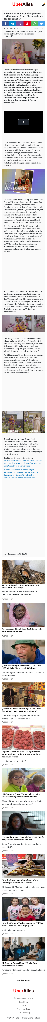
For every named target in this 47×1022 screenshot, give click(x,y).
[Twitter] (41, 23)
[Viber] (20, 23)
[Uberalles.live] (22, 4)
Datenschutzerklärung (23, 998)
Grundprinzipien (23, 1009)
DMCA (24, 1006)
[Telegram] (12, 23)
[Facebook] (5, 23)
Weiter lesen (23, 980)
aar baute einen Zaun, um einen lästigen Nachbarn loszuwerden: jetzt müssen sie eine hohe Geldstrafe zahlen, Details (23, 463)
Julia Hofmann (15, 29)
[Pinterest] (27, 23)
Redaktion (23, 1002)
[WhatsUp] (34, 23)
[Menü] (4, 4)
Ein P (6, 461)
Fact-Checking (23, 1013)
